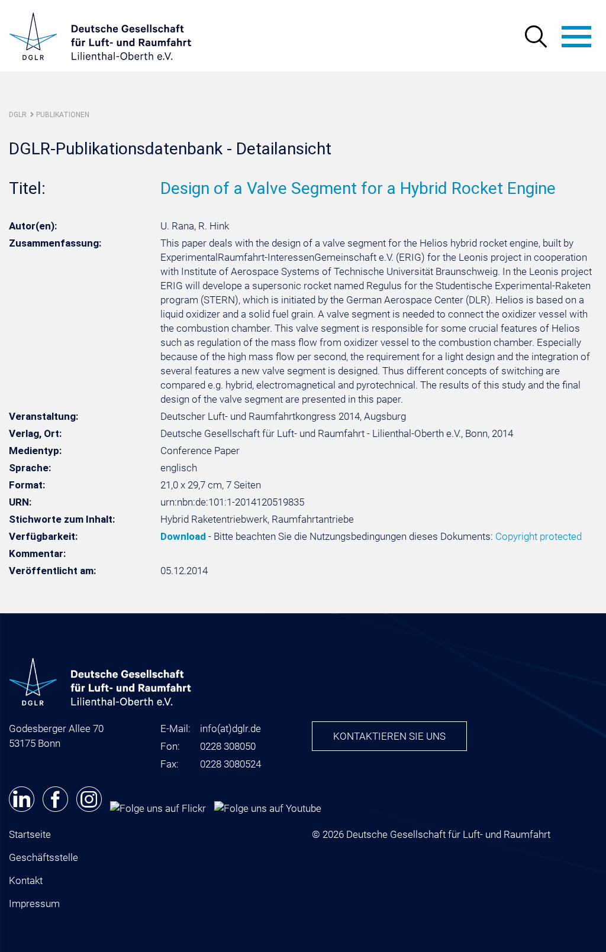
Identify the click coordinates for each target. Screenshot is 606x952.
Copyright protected (538, 536)
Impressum (34, 903)
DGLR (18, 115)
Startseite (30, 834)
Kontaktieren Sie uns (389, 736)
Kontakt (26, 880)
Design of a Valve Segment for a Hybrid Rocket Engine (358, 188)
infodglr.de (230, 728)
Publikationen (62, 115)
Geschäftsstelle (43, 857)
